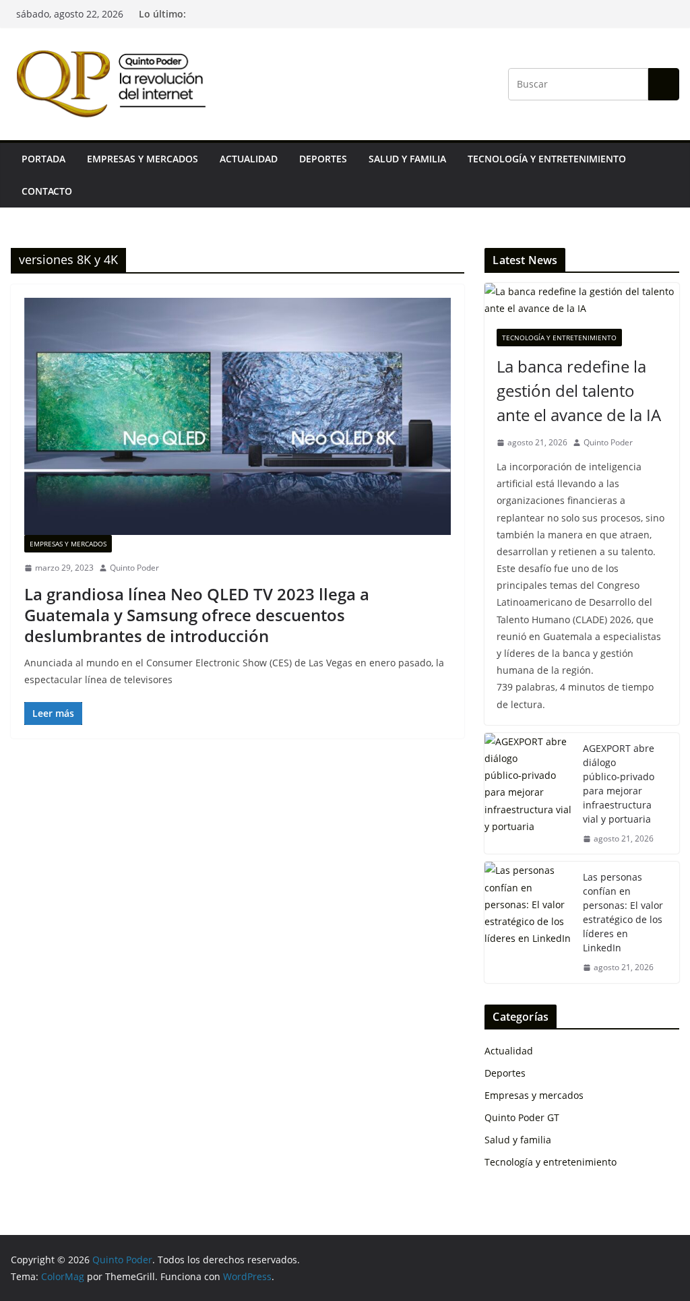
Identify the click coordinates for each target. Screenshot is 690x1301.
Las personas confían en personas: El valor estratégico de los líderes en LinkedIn (623, 912)
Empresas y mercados (142, 158)
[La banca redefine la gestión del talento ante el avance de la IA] (581, 300)
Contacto (47, 191)
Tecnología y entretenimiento (547, 158)
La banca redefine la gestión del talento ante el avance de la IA (579, 390)
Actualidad (249, 158)
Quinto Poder (134, 567)
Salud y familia (407, 158)
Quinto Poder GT (521, 1117)
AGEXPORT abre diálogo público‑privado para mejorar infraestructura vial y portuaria (618, 783)
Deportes (323, 158)
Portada (43, 158)
